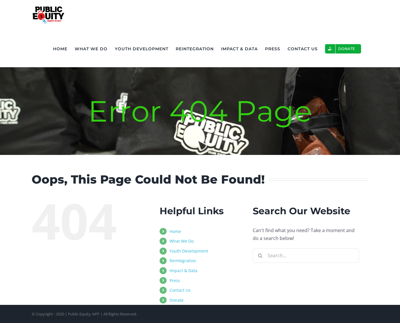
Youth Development (189, 251)
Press (175, 280)
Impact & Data (183, 270)
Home (175, 231)
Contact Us (180, 290)
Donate (177, 300)
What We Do (182, 241)
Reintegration (183, 260)
